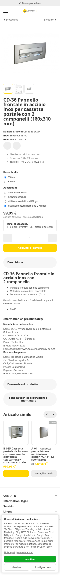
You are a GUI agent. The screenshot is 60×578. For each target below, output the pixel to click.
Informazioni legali (15, 501)
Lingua (7, 511)
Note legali (9, 552)
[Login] (48, 11)
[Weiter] (53, 414)
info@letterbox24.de (22, 373)
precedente (12, 19)
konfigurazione (43, 567)
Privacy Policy (44, 546)
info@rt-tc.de (18, 345)
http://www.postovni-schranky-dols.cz (35, 348)
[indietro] (47, 414)
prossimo (49, 19)
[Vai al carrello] (54, 11)
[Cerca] (13, 11)
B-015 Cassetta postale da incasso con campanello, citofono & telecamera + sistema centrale (15, 455)
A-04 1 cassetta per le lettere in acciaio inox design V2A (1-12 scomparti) (42, 454)
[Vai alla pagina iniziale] (30, 11)
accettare (30, 559)
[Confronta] (17, 146)
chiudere (17, 567)
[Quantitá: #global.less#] (7, 238)
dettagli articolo (44, 473)
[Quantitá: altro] (52, 238)
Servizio (8, 506)
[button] (8, 88)
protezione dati (25, 552)
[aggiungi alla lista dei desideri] (7, 146)
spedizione (37, 216)
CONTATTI (9, 495)
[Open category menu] (5, 10)
